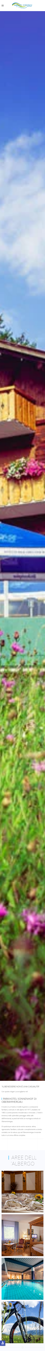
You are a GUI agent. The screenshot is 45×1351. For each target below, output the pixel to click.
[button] (3, 5)
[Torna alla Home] (22, 5)
